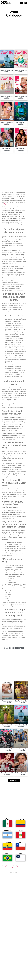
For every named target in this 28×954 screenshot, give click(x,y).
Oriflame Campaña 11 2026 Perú (21, 773)
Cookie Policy (14, 866)
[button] (14, 780)
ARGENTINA (7, 831)
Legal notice (22, 866)
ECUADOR (7, 842)
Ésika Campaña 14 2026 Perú (7, 773)
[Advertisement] (14, 33)
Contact (14, 868)
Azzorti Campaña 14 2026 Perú (21, 749)
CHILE (21, 842)
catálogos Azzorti (7, 204)
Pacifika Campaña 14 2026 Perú (21, 702)
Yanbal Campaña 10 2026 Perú (7, 702)
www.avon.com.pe (7, 226)
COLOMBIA (20, 819)
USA (20, 854)
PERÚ (20, 831)
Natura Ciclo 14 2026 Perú (7, 726)
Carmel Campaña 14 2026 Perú (7, 749)
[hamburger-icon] (21, 3)
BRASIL (7, 854)
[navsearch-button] (25, 3)
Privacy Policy (6, 866)
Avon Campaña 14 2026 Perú (21, 726)
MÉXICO (7, 819)
